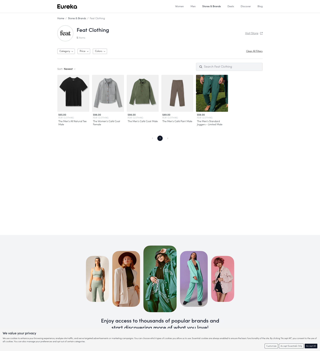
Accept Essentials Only (291, 346)
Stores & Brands (77, 18)
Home (60, 18)
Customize (271, 346)
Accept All (311, 346)
